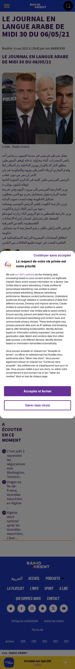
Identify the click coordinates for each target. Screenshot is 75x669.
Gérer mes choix (37, 405)
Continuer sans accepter (52, 255)
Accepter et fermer (38, 391)
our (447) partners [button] (25, 274)
